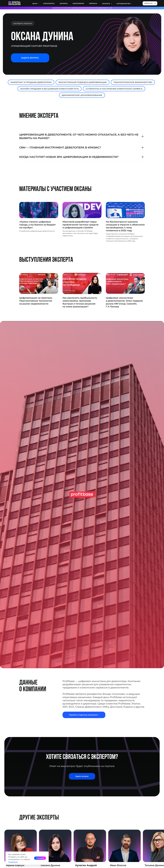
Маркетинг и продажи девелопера (31, 82)
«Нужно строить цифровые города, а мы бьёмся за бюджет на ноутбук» (37, 224)
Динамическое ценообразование (82, 95)
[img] (15, 3)
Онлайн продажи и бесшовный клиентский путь (49, 89)
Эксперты (64, 3)
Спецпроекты (48, 3)
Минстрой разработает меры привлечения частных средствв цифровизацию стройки (80, 224)
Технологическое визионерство (133, 82)
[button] (30, 57)
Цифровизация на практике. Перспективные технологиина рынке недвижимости (35, 300)
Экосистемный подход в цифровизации (82, 82)
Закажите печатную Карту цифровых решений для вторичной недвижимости (80, 8)
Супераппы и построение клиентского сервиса (114, 89)
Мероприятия (78, 3)
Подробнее (13, 862)
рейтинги (93, 3)
